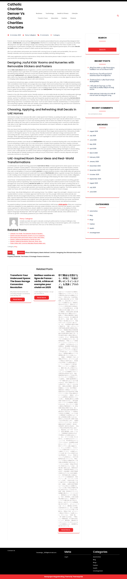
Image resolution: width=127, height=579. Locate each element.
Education (54, 18)
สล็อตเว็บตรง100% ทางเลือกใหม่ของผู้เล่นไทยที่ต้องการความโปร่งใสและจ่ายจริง (102, 68)
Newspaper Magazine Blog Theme (57, 577)
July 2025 (93, 187)
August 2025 (94, 183)
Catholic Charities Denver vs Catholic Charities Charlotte (16, 16)
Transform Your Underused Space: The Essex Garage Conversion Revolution (20, 281)
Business (39, 13)
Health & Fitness (62, 13)
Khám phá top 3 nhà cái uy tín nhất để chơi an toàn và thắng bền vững (102, 94)
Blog (15, 246)
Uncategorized (95, 233)
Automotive (94, 211)
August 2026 (94, 131)
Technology (50, 13)
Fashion (64, 18)
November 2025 (95, 170)
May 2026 (93, 144)
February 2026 (94, 157)
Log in (66, 557)
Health (92, 228)
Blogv (91, 220)
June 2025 (93, 192)
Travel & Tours (43, 18)
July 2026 (93, 136)
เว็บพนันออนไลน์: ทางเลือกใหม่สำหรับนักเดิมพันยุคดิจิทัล (102, 81)
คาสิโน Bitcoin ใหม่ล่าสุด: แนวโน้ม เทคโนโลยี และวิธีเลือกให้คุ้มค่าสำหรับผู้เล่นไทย (102, 87)
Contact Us (11, 550)
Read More (17, 299)
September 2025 (95, 179)
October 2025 (94, 174)
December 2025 (95, 166)
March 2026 (94, 153)
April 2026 (93, 149)
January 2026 (94, 162)
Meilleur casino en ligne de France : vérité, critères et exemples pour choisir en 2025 (44, 281)
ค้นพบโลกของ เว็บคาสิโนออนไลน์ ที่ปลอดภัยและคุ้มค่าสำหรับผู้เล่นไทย (101, 74)
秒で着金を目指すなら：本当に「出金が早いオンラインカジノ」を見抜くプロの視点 (68, 281)
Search (102, 37)
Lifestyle (75, 13)
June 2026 (93, 140)
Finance (73, 18)
